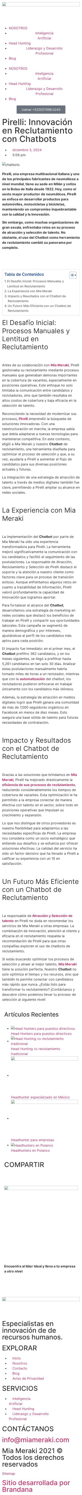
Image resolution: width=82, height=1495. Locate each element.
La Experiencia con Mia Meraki (30, 291)
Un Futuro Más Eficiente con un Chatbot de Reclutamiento (39, 308)
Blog (12, 58)
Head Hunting (20, 43)
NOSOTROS (18, 28)
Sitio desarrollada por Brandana (36, 1486)
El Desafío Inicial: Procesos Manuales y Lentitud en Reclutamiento (35, 283)
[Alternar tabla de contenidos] (70, 275)
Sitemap (8, 1473)
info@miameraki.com (35, 1440)
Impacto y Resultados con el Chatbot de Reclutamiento (37, 298)
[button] (41, 63)
